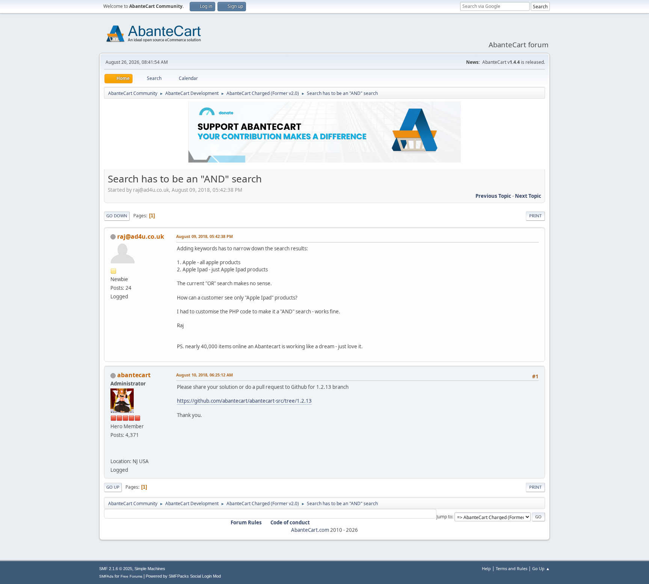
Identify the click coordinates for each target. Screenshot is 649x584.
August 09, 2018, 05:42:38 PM (204, 236)
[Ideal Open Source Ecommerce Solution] (113, 452)
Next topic (528, 196)
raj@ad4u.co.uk (140, 236)
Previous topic (493, 196)
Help (486, 568)
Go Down (116, 215)
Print (535, 215)
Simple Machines (149, 568)
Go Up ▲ (541, 568)
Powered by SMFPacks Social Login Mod (183, 576)
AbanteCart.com (310, 530)
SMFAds (106, 576)
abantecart (134, 375)
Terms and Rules (511, 568)
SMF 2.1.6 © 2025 (115, 568)
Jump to (444, 516)
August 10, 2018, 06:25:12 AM (204, 375)
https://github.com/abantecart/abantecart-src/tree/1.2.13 (244, 400)
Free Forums (131, 576)
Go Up (112, 487)
